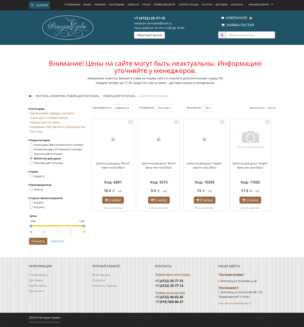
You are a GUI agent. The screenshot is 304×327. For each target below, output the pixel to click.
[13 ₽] (84, 226)
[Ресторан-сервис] (68, 27)
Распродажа (116, 4)
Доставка (222, 4)
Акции (87, 4)
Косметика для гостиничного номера (58, 149)
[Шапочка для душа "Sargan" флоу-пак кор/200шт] (250, 139)
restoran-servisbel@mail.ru (153, 23)
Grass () (38, 189)
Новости (133, 4)
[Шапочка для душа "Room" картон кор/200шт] (113, 139)
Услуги (206, 4)
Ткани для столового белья (49, 118)
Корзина (98, 280)
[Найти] (222, 34)
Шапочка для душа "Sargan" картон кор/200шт (204, 165)
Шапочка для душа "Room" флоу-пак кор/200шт (159, 165)
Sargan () (39, 176)
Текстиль (36, 131)
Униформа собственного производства (57, 127)
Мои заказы (101, 275)
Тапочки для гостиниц (48, 154)
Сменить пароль (104, 285)
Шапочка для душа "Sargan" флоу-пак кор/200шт (250, 165)
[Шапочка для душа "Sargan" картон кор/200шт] (204, 139)
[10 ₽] (31, 226)
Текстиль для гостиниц (48, 163)
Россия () (39, 207)
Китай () (39, 202)
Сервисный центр (164, 4)
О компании (72, 4)
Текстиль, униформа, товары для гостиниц (67, 96)
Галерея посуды (188, 4)
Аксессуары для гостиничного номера (58, 145)
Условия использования (44, 322)
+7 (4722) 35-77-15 (149, 18)
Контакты (237, 4)
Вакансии (36, 291)
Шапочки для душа (47, 158)
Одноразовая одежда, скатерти (52, 113)
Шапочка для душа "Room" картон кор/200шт (113, 165)
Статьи (146, 4)
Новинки (100, 4)
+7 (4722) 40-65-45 (169, 297)
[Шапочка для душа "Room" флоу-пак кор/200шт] (158, 139)
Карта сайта (38, 285)
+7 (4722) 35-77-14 (169, 285)
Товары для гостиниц (118, 96)
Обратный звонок (149, 35)
